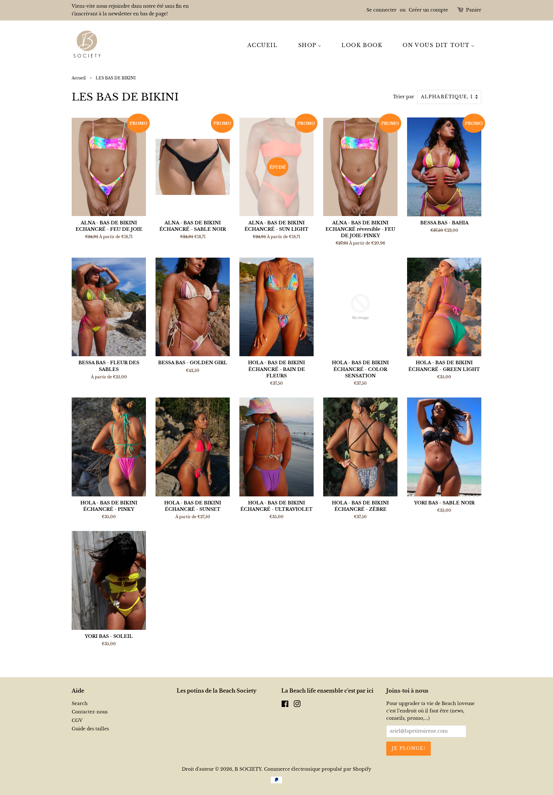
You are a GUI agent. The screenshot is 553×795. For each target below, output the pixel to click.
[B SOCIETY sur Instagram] (297, 705)
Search (80, 703)
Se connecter (381, 10)
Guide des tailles (90, 729)
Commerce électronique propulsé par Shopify (317, 769)
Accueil (79, 78)
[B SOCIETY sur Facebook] (285, 705)
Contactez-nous (90, 712)
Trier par (403, 97)
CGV (77, 720)
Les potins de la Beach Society (216, 690)
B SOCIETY (248, 769)
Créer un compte (428, 10)
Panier (473, 10)
